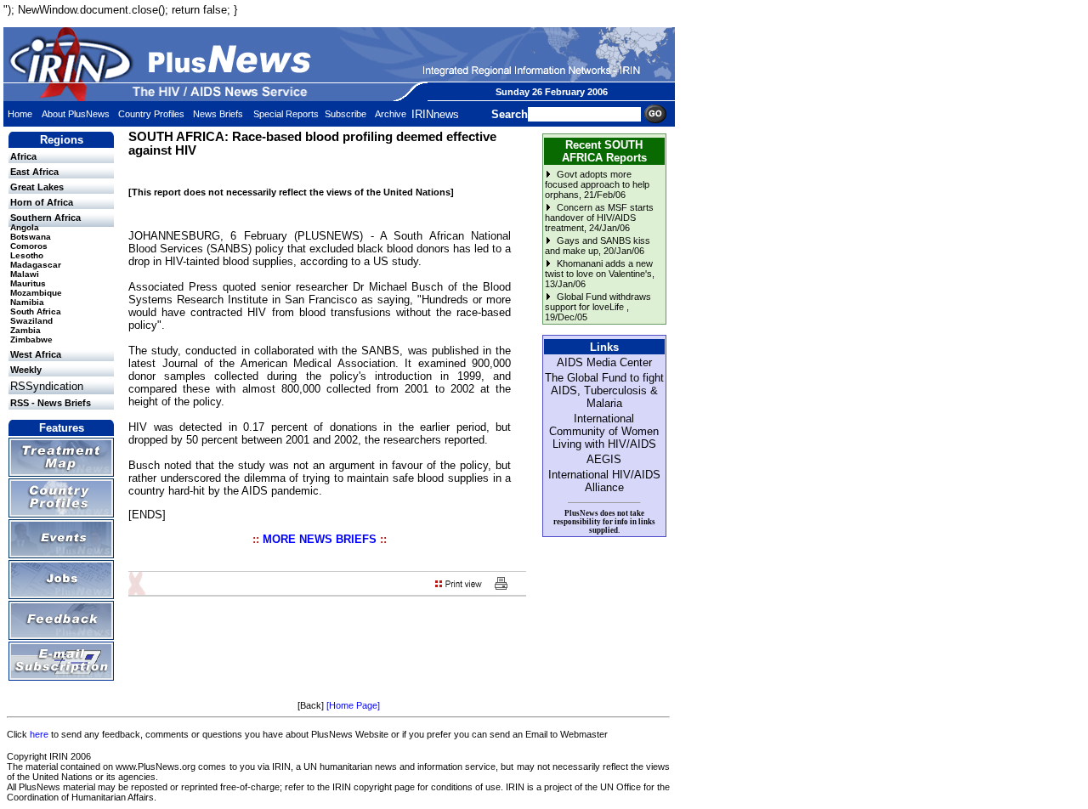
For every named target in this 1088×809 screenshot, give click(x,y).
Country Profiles (151, 114)
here (39, 734)
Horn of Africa (41, 202)
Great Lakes (37, 187)
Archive (390, 114)
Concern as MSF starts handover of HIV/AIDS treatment (599, 217)
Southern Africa (45, 217)
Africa (23, 156)
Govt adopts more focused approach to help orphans (597, 184)
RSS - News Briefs (50, 403)
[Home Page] (353, 705)
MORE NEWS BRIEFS (320, 539)
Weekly (26, 370)
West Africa (35, 354)
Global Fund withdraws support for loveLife (598, 301)
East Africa (34, 172)
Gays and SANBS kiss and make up (597, 245)
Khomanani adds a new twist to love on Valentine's (599, 268)
